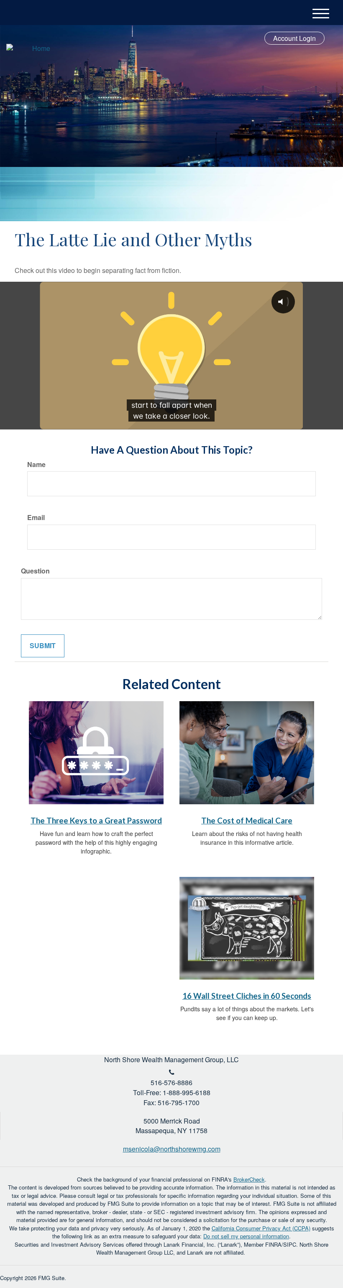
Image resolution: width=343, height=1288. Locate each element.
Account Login (294, 38)
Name (36, 464)
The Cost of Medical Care (246, 820)
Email (36, 517)
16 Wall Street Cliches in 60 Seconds (246, 995)
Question (35, 571)
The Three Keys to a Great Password (96, 820)
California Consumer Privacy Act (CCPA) (261, 1228)
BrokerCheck (249, 1179)
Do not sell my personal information (246, 1236)
